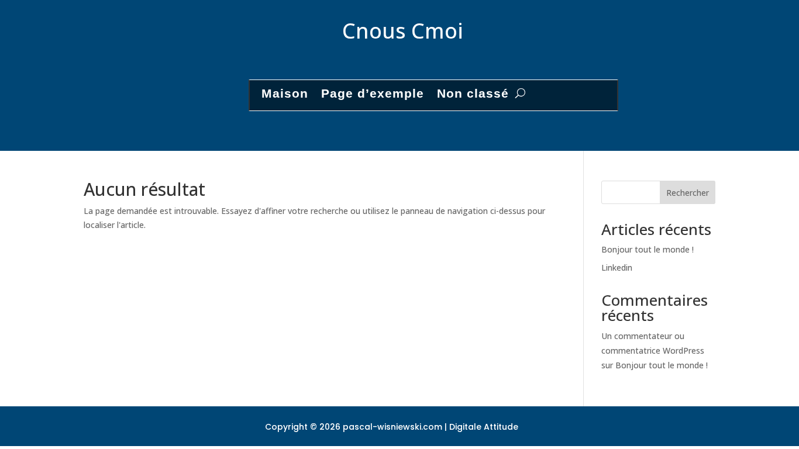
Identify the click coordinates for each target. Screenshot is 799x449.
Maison (284, 93)
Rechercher (687, 192)
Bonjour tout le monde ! (647, 249)
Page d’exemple (372, 93)
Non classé (473, 93)
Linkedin (616, 267)
